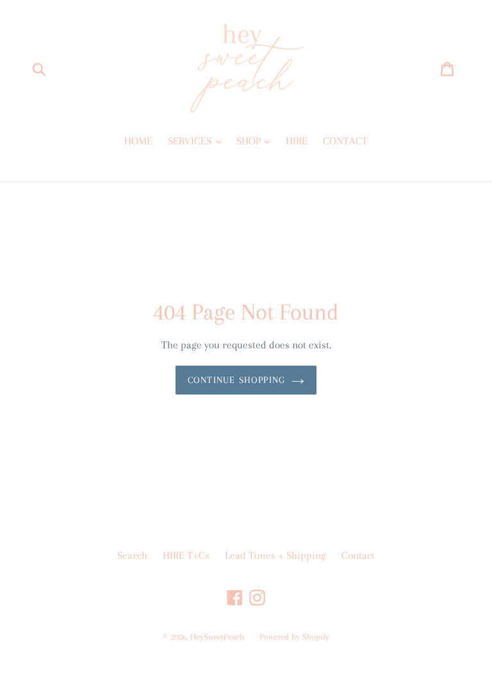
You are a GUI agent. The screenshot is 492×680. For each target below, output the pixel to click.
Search (132, 555)
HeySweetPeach (217, 637)
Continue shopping (236, 380)
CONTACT (345, 141)
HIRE (297, 141)
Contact (358, 555)
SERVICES (191, 141)
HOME (138, 141)
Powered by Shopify (294, 637)
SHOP (249, 141)
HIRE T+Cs (186, 555)
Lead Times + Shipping (275, 555)
